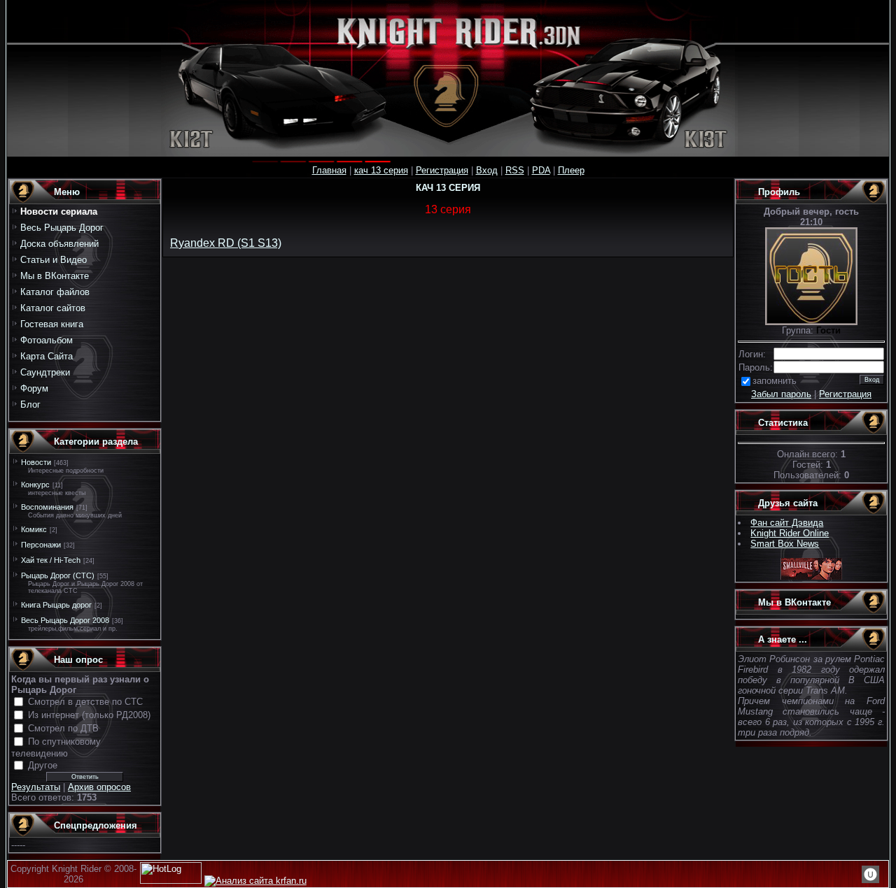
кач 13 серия (381, 170)
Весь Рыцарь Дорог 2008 (65, 620)
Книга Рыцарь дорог (56, 605)
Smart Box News (784, 543)
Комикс (34, 529)
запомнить (774, 380)
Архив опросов (99, 787)
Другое (42, 765)
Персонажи (41, 544)
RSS (514, 170)
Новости (36, 462)
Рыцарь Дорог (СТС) (57, 575)
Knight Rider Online (789, 533)
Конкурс (35, 484)
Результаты (35, 787)
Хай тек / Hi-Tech (50, 560)
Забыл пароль (781, 394)
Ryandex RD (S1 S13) (225, 243)
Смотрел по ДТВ (63, 728)
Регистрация (442, 170)
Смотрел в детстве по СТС (85, 701)
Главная (329, 170)
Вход (487, 170)
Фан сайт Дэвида (786, 522)
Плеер (571, 170)
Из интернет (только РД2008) (89, 715)
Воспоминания (47, 507)
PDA (541, 170)
